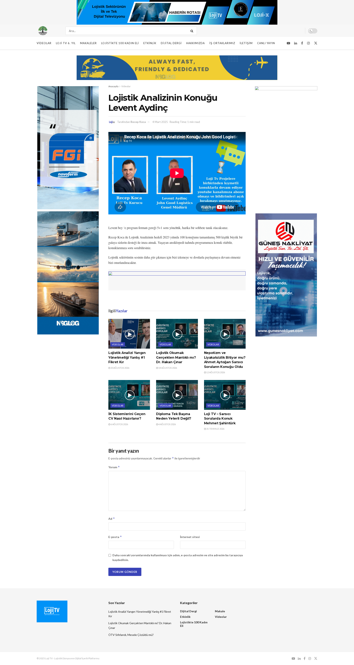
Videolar (44, 43)
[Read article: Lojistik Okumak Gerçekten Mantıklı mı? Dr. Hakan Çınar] (177, 334)
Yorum (114, 467)
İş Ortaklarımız (222, 43)
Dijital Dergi (171, 43)
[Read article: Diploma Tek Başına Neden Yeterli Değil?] (177, 395)
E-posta (115, 537)
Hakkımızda (195, 43)
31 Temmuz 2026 (215, 428)
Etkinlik (149, 43)
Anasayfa (113, 86)
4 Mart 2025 (160, 122)
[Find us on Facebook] (302, 43)
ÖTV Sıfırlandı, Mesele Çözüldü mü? (131, 634)
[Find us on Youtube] (288, 43)
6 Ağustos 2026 (119, 424)
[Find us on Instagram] (308, 43)
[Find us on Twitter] (315, 43)
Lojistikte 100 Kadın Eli (120, 43)
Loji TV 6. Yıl (66, 43)
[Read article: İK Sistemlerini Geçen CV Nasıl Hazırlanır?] (129, 395)
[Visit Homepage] (47, 31)
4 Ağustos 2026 (167, 424)
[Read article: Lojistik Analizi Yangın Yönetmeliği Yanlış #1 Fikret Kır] (129, 334)
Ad (111, 519)
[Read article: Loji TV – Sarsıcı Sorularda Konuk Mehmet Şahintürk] (225, 395)
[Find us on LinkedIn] (295, 43)
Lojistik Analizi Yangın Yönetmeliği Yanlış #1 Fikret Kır (127, 357)
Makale (220, 611)
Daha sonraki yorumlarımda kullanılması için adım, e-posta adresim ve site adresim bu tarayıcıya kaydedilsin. (177, 557)
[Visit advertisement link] (177, 12)
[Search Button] (192, 31)
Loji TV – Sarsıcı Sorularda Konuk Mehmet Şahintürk (220, 418)
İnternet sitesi (190, 537)
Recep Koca (138, 122)
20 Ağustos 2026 (119, 367)
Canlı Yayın (266, 43)
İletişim (246, 43)
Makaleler (88, 43)
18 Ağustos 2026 (167, 367)
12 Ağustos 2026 (215, 372)
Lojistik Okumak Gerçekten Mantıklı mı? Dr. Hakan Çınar (176, 357)
